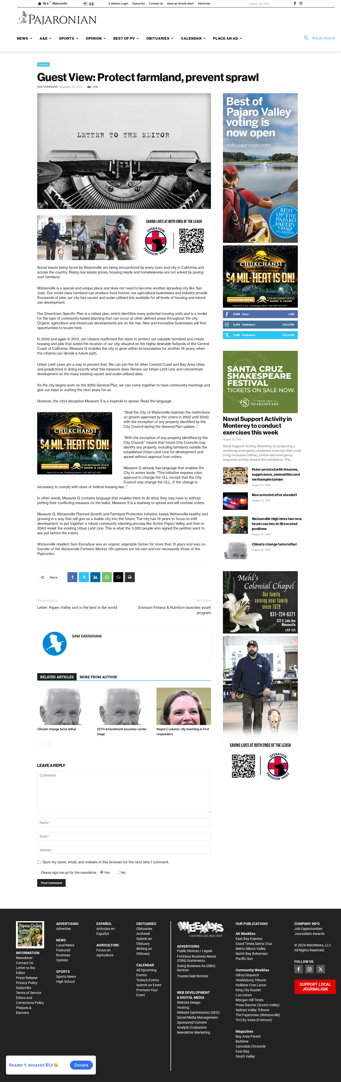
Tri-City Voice (246, 1020)
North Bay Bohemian (252, 954)
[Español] (92, 3)
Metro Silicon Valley (251, 949)
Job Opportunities (308, 929)
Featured (63, 950)
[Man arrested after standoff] (235, 501)
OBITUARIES (146, 924)
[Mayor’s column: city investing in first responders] (184, 706)
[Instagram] (301, 4)
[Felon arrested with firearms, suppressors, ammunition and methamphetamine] (235, 475)
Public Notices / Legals (194, 951)
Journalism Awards (309, 934)
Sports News (66, 977)
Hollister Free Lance (251, 985)
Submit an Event (149, 985)
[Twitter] (84, 577)
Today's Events (147, 980)
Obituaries (144, 929)
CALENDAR (145, 965)
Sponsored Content (192, 1022)
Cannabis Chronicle (251, 1046)
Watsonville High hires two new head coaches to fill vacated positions (277, 524)
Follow (288, 324)
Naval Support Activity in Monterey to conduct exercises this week (257, 425)
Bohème (242, 1041)
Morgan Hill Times (249, 1000)
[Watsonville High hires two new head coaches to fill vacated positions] (235, 525)
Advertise (63, 929)
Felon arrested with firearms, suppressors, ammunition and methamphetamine (276, 474)
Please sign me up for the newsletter (69, 873)
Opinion (43, 64)
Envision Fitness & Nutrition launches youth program (174, 610)
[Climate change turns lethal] (64, 706)
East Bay (242, 1051)
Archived (143, 934)
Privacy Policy (26, 983)
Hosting (183, 1007)
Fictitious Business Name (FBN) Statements (196, 958)
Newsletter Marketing (193, 1032)
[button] (318, 38)
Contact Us (24, 963)
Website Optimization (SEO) (198, 1012)
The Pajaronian (247, 1015)
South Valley (245, 1056)
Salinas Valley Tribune (252, 1010)
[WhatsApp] (107, 577)
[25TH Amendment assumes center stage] (124, 706)
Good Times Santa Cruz (254, 944)
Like (291, 314)
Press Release (26, 978)
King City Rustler (248, 990)
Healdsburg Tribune (251, 980)
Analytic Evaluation (192, 1027)
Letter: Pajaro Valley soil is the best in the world (77, 607)
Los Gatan (244, 995)
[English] (86, 3)
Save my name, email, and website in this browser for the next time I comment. (105, 862)
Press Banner (246, 1005)
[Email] (118, 577)
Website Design (188, 1002)
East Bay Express (249, 939)
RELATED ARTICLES (57, 677)
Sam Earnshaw (47, 87)
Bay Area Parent (248, 1036)
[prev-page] (40, 744)
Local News (65, 945)
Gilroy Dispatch (247, 975)
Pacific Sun (244, 959)
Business (63, 955)
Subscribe (23, 988)
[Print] (130, 577)
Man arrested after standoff (274, 495)
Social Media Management (197, 1017)
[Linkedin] (95, 577)
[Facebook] (295, 4)
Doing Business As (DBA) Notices (196, 968)
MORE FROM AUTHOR (98, 677)
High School (65, 982)
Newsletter (24, 958)
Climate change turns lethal (56, 729)
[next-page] (48, 744)
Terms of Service (28, 993)
